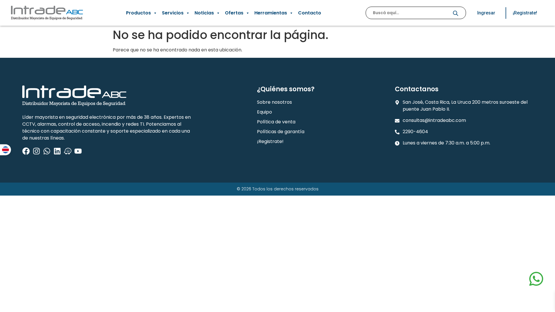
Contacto (309, 13)
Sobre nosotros (274, 102)
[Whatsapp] (47, 151)
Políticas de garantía (280, 131)
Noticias (204, 13)
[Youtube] (78, 151)
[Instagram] (36, 151)
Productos (138, 13)
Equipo (264, 112)
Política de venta (276, 121)
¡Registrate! (270, 141)
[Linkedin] (57, 151)
